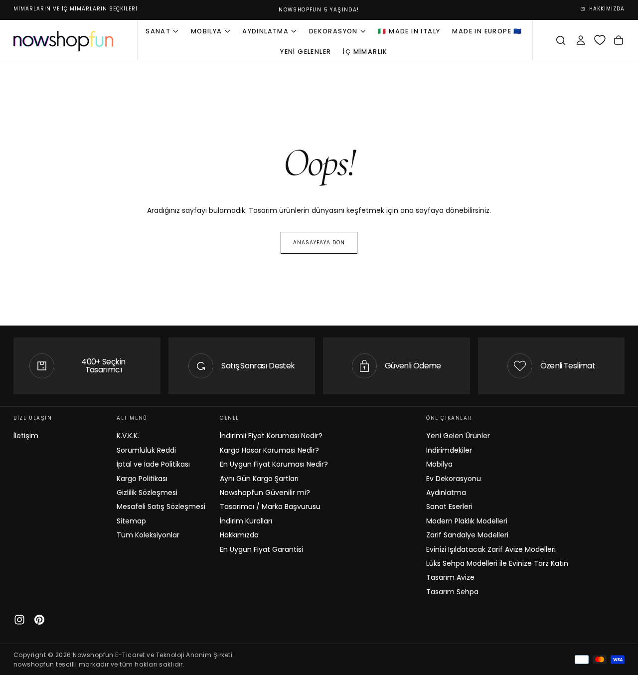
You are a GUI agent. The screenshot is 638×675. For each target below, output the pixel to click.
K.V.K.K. (128, 436)
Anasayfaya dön (319, 242)
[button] (561, 40)
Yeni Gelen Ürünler (458, 436)
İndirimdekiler (449, 450)
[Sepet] (619, 40)
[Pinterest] (39, 620)
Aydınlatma (265, 30)
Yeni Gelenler (305, 51)
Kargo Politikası (142, 479)
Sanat (158, 30)
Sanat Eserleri (449, 506)
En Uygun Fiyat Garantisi (261, 549)
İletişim (25, 436)
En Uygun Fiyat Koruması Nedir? (274, 464)
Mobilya (206, 30)
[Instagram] (19, 620)
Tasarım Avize (450, 577)
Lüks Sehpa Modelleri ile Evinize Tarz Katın (497, 563)
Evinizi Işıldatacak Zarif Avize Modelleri (491, 549)
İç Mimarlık (365, 51)
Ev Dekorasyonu (453, 479)
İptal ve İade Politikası (153, 464)
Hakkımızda (239, 535)
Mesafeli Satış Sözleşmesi (161, 506)
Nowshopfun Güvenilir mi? (265, 493)
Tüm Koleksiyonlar (148, 535)
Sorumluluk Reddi (146, 450)
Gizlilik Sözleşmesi (147, 493)
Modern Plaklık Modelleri (466, 521)
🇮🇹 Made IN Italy (409, 30)
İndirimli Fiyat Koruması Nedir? (271, 436)
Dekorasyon (333, 30)
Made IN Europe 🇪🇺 (487, 30)
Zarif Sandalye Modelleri (467, 535)
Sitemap (131, 521)
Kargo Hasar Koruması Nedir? (269, 450)
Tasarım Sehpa (452, 592)
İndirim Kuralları (246, 521)
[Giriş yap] (581, 40)
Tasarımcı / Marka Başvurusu (270, 506)
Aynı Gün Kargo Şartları (259, 479)
